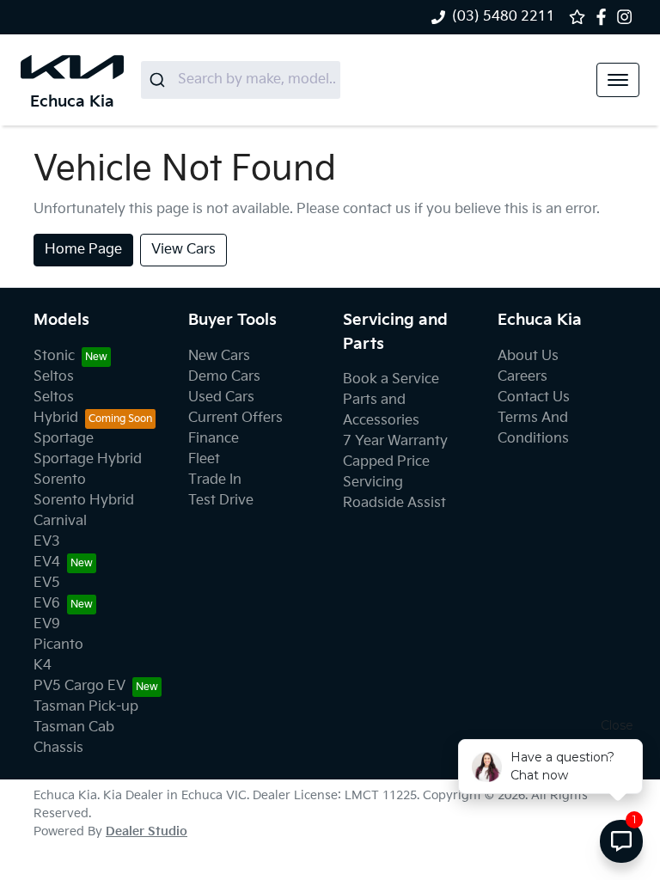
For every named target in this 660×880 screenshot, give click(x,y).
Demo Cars (224, 377)
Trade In (214, 480)
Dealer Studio (146, 831)
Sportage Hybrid (88, 459)
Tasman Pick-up (86, 707)
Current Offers (235, 418)
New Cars (219, 356)
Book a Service (391, 379)
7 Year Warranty (395, 441)
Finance (213, 439)
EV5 (47, 583)
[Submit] (159, 80)
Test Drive (221, 500)
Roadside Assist (394, 503)
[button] (617, 80)
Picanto (58, 645)
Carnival (60, 521)
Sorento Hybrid (84, 500)
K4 (43, 665)
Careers (522, 377)
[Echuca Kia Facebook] (604, 17)
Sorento (60, 480)
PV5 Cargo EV (79, 686)
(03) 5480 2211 (503, 17)
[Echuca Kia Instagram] (627, 17)
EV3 (47, 542)
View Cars (183, 249)
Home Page (83, 249)
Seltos (54, 377)
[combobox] (240, 80)
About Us (528, 356)
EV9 (47, 624)
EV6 (47, 604)
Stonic (54, 356)
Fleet (204, 459)
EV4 (47, 562)
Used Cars (221, 397)
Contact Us (534, 397)
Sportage (64, 439)
